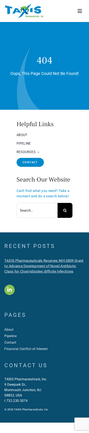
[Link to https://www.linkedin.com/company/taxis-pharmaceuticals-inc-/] (9, 290)
